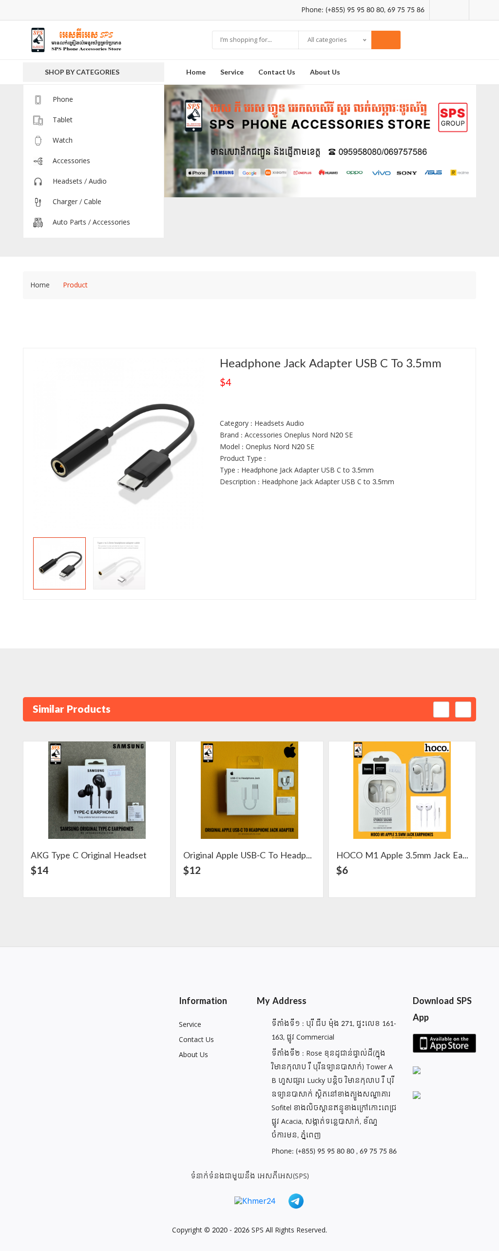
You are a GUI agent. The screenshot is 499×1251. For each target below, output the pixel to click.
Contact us (276, 72)
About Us (193, 1055)
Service (232, 72)
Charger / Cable (77, 202)
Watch (63, 140)
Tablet (63, 120)
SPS (257, 1230)
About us (325, 72)
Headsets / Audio (80, 181)
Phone (63, 100)
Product (75, 285)
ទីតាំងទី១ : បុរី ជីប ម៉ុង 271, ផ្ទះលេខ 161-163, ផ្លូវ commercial (333, 1030)
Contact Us (196, 1040)
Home (196, 72)
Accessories (71, 161)
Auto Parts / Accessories (91, 222)
